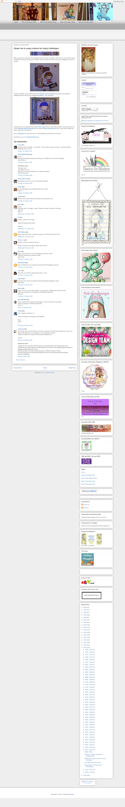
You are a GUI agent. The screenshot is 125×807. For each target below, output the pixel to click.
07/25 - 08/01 (89, 682)
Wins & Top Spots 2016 (67, 22)
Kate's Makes (21, 232)
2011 (85, 645)
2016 (85, 632)
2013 (85, 640)
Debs (19, 204)
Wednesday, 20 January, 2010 (26, 214)
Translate (95, 110)
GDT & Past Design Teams (48, 22)
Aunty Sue (86, 504)
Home (16, 22)
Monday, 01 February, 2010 (25, 340)
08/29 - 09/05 (89, 669)
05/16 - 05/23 (89, 707)
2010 (85, 647)
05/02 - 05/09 (89, 712)
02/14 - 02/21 (89, 739)
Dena (19, 251)
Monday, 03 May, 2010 (24, 356)
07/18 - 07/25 (89, 684)
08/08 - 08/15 (89, 677)
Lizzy (19, 145)
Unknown (86, 507)
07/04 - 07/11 (89, 689)
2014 (85, 637)
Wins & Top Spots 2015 (29, 22)
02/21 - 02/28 (89, 737)
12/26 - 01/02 (89, 649)
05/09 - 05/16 (89, 709)
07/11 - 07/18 (89, 687)
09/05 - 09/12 (89, 667)
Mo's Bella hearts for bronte (93, 762)
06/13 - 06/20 (89, 697)
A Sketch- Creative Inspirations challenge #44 (93, 755)
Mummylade (21, 262)
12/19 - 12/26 (89, 652)
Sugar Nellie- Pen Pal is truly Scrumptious (93, 765)
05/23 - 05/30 (89, 704)
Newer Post (17, 368)
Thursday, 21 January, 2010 (25, 259)
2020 (85, 622)
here (105, 517)
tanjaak (20, 278)
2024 (85, 612)
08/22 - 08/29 (89, 672)
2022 (85, 617)
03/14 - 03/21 (89, 729)
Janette (20, 196)
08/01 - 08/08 (89, 679)
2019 (85, 625)
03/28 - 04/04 (89, 724)
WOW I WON (88, 752)
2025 (85, 610)
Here (108, 526)
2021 (85, 620)
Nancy (19, 288)
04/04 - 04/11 (89, 722)
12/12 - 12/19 (89, 654)
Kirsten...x (21, 240)
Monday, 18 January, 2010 (25, 151)
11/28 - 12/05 (89, 659)
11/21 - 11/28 (89, 662)
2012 (85, 642)
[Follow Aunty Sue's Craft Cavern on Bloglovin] (89, 492)
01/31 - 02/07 (89, 744)
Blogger (72, 794)
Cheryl (20, 187)
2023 (85, 615)
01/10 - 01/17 (89, 769)
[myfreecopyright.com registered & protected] (94, 120)
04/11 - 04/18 (89, 719)
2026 (85, 607)
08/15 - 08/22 (89, 674)
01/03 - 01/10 (89, 772)
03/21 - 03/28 (89, 727)
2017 (85, 630)
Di (18, 217)
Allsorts (42, 95)
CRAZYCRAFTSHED (23, 154)
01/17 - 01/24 (89, 749)
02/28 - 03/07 (89, 734)
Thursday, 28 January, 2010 (25, 325)
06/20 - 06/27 (89, 694)
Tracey (20, 311)
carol (19, 270)
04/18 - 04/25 (89, 717)
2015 (85, 635)
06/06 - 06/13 (89, 699)
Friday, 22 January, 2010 (24, 307)
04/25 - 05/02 (89, 714)
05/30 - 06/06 (89, 702)
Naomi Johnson (22, 178)
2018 (85, 627)
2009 (85, 775)
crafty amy (21, 329)
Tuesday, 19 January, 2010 (25, 162)
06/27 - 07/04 (89, 692)
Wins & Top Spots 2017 (86, 22)
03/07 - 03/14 (89, 732)
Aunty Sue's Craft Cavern (34, 7)
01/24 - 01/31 (89, 747)
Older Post (72, 368)
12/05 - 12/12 (89, 657)
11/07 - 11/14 (89, 664)
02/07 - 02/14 (89, 742)
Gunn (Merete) (22, 299)
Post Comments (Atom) (48, 372)
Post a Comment (20, 360)
